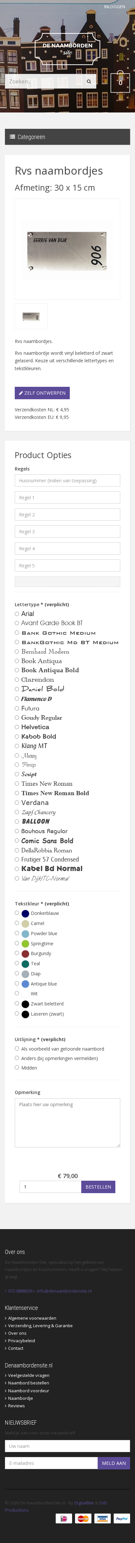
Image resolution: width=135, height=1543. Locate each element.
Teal (34, 963)
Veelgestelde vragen (28, 1375)
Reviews (16, 1406)
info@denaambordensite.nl (64, 1291)
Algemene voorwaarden (32, 1318)
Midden (29, 1068)
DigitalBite (84, 1503)
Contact (15, 1348)
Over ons (17, 1333)
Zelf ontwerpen (44, 393)
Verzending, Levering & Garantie (40, 1326)
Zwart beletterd (46, 1004)
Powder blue (43, 933)
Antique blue (43, 984)
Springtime (41, 943)
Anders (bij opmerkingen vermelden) (59, 1058)
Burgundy (40, 953)
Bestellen (98, 1187)
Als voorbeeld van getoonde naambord (62, 1049)
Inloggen (114, 6)
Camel (36, 923)
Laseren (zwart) (46, 1014)
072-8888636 (20, 1291)
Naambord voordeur (28, 1391)
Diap (35, 973)
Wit (33, 993)
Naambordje (20, 1398)
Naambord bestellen (28, 1383)
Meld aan (114, 1463)
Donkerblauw (44, 913)
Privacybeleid (21, 1341)
